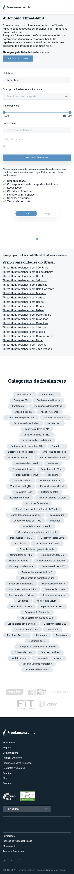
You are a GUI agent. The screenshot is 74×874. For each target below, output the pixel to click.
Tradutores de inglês (20, 486)
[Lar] (18, 7)
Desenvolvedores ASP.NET (37, 434)
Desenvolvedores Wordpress (37, 663)
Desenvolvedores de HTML (27, 520)
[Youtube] (34, 860)
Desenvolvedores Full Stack (52, 497)
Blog (5, 778)
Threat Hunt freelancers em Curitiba (24, 297)
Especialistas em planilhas (21, 623)
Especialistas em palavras (49, 658)
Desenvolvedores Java (52, 537)
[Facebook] (4, 860)
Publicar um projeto (18, 58)
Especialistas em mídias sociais (37, 618)
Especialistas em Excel (52, 486)
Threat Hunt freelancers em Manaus (24, 293)
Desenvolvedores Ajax (55, 417)
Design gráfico (57, 515)
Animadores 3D (49, 394)
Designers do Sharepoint (37, 612)
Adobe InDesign (23, 412)
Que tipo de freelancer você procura (22, 89)
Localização (9, 123)
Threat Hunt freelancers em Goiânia (24, 306)
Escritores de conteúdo (27, 463)
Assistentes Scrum (46, 600)
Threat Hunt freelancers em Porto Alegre (27, 314)
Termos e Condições (13, 851)
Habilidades (9, 73)
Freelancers (9, 742)
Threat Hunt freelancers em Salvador (25, 280)
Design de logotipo (18, 560)
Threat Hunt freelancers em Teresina (24, 344)
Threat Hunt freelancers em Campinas (25, 323)
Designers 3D (21, 400)
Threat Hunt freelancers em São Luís (25, 327)
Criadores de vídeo (50, 652)
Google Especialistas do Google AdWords (37, 509)
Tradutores (61, 635)
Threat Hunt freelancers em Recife (23, 301)
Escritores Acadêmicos (48, 400)
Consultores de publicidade (21, 417)
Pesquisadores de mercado (51, 560)
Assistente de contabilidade (37, 440)
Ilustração (55, 520)
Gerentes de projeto (55, 589)
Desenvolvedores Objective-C (37, 572)
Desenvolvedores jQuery (47, 543)
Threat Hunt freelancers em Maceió (24, 331)
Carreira (7, 773)
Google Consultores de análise (25, 515)
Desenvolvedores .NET (53, 566)
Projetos (7, 747)
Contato (7, 783)
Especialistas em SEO (52, 606)
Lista (26, 213)
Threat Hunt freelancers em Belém (23, 310)
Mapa (48, 213)
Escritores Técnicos (17, 635)
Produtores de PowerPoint (22, 589)
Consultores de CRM (51, 469)
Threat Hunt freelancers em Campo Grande (28, 336)
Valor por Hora (11, 105)
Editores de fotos (49, 492)
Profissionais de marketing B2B (27, 446)
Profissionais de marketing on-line (37, 578)
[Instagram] (18, 860)
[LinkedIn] (11, 860)
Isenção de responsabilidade (17, 841)
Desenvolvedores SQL (55, 623)
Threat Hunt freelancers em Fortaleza (25, 284)
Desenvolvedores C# (18, 457)
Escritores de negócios (37, 669)
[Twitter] (26, 860)
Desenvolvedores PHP (53, 583)
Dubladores (52, 629)
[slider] (4, 112)
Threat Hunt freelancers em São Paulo (25, 267)
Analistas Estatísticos (27, 629)
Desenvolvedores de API (37, 429)
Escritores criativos (22, 469)
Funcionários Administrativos (47, 406)
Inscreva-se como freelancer (17, 763)
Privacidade (9, 836)
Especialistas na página (21, 583)
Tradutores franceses (18, 497)
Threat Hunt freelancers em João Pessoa (27, 349)
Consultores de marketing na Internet (37, 532)
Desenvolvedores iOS (21, 537)
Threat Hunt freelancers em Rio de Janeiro (28, 271)
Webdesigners (19, 658)
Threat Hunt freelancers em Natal (23, 340)
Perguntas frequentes (14, 768)
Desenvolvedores (22, 480)
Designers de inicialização (21, 451)
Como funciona (10, 752)
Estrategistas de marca (21, 566)
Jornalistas (20, 543)
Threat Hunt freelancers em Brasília (24, 276)
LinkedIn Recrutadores (52, 555)
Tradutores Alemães (50, 480)
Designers (52, 474)
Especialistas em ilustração (37, 526)
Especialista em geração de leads (37, 549)
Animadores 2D (25, 394)
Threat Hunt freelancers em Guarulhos (25, 319)
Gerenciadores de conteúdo (52, 457)
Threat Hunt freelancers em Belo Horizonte (28, 289)
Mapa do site (9, 846)
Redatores (53, 463)
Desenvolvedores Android (26, 423)
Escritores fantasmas (37, 503)
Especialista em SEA (21, 606)
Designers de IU (37, 641)
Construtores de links (21, 555)
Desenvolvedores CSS (27, 474)
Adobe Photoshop (50, 412)
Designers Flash (24, 492)
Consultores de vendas (54, 595)
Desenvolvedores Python (21, 595)
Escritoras (23, 600)
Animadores (54, 423)
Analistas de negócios (54, 451)
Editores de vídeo (23, 652)
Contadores (18, 406)
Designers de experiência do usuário (37, 646)
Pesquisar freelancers (37, 157)
